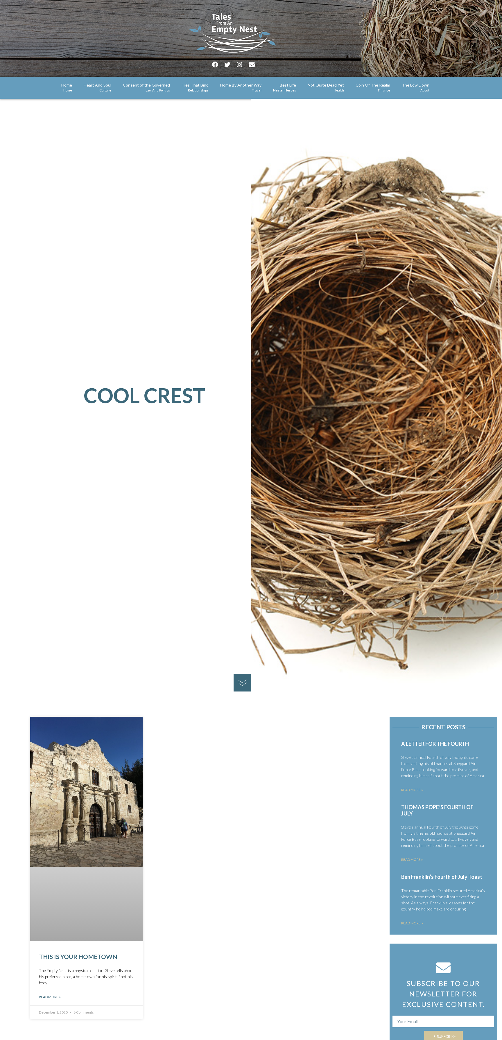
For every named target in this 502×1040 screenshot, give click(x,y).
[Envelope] (251, 65)
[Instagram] (239, 65)
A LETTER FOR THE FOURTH (435, 744)
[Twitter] (227, 65)
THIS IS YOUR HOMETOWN (78, 956)
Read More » (50, 997)
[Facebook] (215, 65)
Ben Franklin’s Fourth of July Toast (441, 877)
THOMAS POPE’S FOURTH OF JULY (437, 810)
